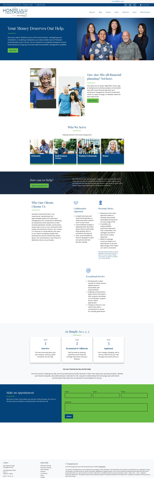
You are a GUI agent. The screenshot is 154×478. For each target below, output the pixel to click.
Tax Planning (43, 473)
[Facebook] (134, 4)
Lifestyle (42, 477)
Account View (145, 5)
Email (95, 392)
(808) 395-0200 (41, 5)
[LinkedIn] (130, 4)
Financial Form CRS (73, 464)
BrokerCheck (102, 466)
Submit (68, 416)
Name (67, 392)
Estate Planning (44, 469)
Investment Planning (45, 467)
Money (42, 475)
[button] (92, 12)
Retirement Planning (45, 465)
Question (68, 402)
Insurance (42, 471)
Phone (123, 392)
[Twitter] (126, 4)
